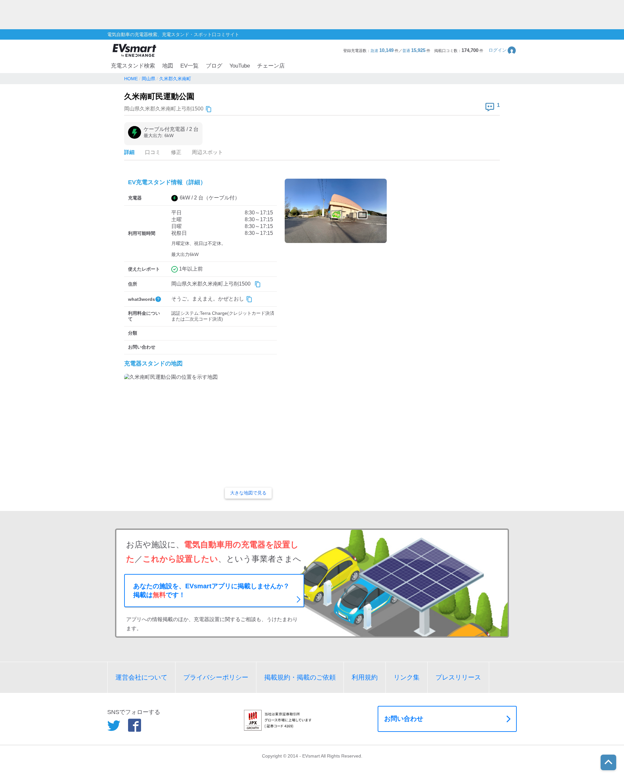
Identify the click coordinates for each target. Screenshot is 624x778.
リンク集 (407, 677)
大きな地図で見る (248, 492)
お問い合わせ (403, 718)
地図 (167, 66)
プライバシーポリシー (215, 677)
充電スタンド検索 (133, 66)
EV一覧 (189, 66)
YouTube (239, 66)
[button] (502, 50)
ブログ (214, 66)
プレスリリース (458, 677)
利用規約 (365, 677)
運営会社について (141, 677)
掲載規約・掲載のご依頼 (300, 677)
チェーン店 (271, 66)
